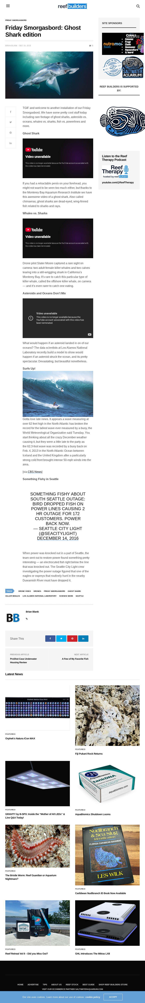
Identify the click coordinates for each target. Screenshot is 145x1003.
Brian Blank (11, 46)
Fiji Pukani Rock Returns (89, 753)
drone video (24, 591)
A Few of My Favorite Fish (75, 659)
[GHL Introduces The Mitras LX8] (107, 923)
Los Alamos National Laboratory (40, 596)
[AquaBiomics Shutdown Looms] (107, 783)
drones (37, 591)
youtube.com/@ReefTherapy (118, 182)
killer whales (12, 596)
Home (20, 985)
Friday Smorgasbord (16, 20)
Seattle (80, 596)
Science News (66, 596)
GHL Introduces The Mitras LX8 (92, 953)
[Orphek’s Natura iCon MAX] (37, 708)
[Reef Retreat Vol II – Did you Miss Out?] (37, 923)
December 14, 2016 (58, 538)
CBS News (35, 471)
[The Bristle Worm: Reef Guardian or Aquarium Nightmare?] (37, 846)
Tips (45, 985)
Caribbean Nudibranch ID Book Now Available (100, 893)
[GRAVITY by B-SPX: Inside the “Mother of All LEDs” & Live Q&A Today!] (37, 783)
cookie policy (92, 997)
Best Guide (88, 985)
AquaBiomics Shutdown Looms (93, 814)
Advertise (33, 985)
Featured (10, 734)
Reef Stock (72, 985)
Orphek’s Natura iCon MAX (20, 738)
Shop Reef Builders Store (113, 985)
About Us (56, 985)
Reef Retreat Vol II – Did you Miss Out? (26, 953)
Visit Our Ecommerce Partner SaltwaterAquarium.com (72, 989)
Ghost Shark (74, 591)
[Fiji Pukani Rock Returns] (107, 715)
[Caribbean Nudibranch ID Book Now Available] (107, 855)
